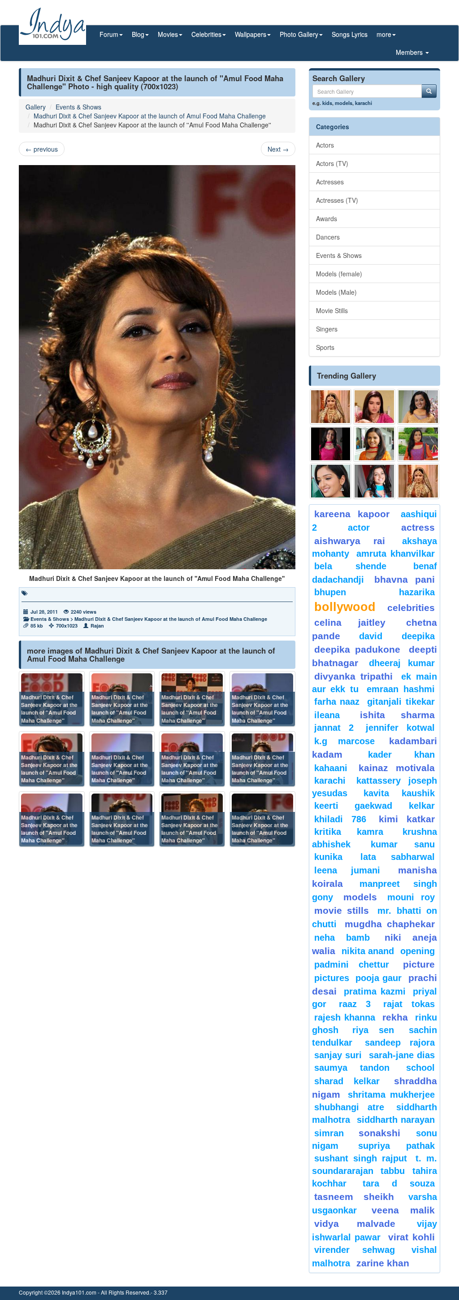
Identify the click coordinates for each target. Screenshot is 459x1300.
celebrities (411, 607)
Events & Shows (78, 106)
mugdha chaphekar (390, 924)
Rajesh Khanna (344, 1017)
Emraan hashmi (401, 689)
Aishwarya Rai (349, 541)
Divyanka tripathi (353, 676)
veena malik (403, 1210)
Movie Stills (332, 310)
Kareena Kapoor (352, 514)
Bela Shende (350, 566)
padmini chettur (352, 964)
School (420, 1068)
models (343, 102)
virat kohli (411, 1237)
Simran (329, 1133)
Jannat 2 (334, 728)
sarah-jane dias (402, 1055)
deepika (418, 636)
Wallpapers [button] (250, 34)
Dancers (328, 236)
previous (42, 148)
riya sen (378, 1030)
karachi (363, 102)
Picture (419, 964)
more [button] (384, 34)
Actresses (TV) (337, 200)
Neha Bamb (342, 937)
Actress (418, 527)
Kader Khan (401, 754)
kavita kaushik (399, 793)
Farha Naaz (337, 702)
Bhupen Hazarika (374, 592)
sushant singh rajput (360, 1158)
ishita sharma (397, 715)
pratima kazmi (374, 991)
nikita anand (368, 951)
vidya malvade (354, 1223)
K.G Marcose (344, 741)
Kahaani (330, 768)
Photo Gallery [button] (299, 34)
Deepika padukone (357, 649)
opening (417, 951)
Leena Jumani (347, 870)
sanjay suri (338, 1055)
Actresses (330, 181)
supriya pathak (396, 1146)
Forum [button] (109, 34)
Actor (359, 527)
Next (278, 148)
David (370, 636)
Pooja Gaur (378, 978)
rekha (395, 1017)
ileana (334, 715)
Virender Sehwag (354, 1250)
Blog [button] (138, 34)
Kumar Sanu (403, 844)
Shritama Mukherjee (391, 1094)
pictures (331, 978)
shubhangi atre (349, 1107)
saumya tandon (352, 1068)
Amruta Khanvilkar (395, 553)
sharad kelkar (347, 1081)
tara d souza (399, 1183)
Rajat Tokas (409, 1004)
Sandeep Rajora (400, 1042)
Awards (326, 218)
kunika (328, 857)
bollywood (345, 607)
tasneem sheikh (354, 1196)
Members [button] (410, 52)
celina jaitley (350, 622)
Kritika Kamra (348, 832)
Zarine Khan (382, 1263)
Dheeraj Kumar (402, 663)
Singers (327, 328)
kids (327, 102)
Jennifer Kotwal (400, 728)
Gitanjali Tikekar (401, 702)
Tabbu (393, 1171)
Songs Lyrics (350, 34)
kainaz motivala (397, 768)
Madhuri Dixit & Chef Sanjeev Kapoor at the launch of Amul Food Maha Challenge (150, 115)
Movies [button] (168, 34)
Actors (325, 144)
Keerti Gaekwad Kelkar (374, 806)
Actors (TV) (332, 163)
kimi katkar (407, 819)
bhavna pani (404, 579)
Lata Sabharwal (397, 857)
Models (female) (339, 273)
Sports (325, 347)
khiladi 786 (340, 819)
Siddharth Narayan (396, 1120)
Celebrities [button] (206, 34)
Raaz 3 (355, 1004)
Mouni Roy (411, 897)
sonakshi (385, 1133)
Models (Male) (336, 292)
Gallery (36, 106)
